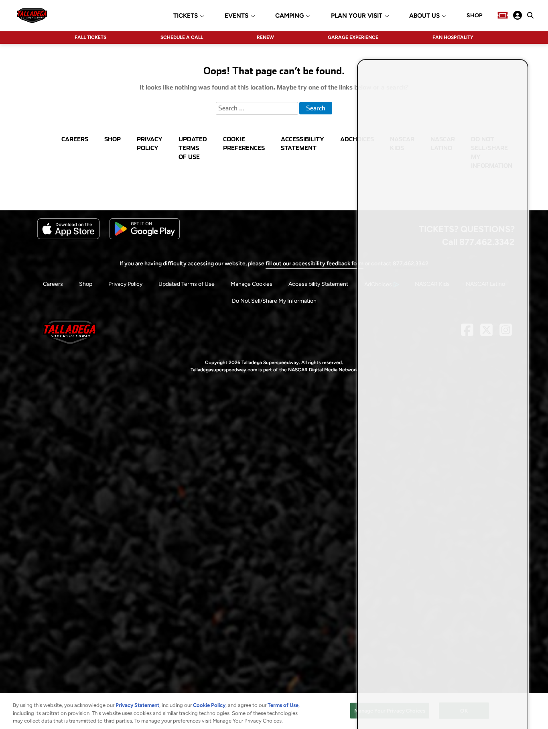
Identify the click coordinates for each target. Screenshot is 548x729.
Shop (85, 284)
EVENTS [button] (236, 15)
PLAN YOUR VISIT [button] (356, 15)
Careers (53, 284)
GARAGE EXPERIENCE (353, 37)
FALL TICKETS (90, 37)
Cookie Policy (209, 705)
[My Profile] (517, 15)
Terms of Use (283, 705)
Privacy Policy (125, 284)
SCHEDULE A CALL (181, 37)
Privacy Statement (137, 705)
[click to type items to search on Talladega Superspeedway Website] (530, 15)
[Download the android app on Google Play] (145, 237)
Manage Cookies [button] (251, 284)
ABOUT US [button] (424, 15)
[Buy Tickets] (502, 15)
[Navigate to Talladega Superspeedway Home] (32, 15)
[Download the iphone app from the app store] (68, 237)
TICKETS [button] (185, 15)
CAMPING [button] (289, 15)
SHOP (474, 15)
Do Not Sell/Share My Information (274, 300)
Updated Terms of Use (186, 284)
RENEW (265, 37)
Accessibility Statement (318, 284)
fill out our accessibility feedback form (314, 263)
